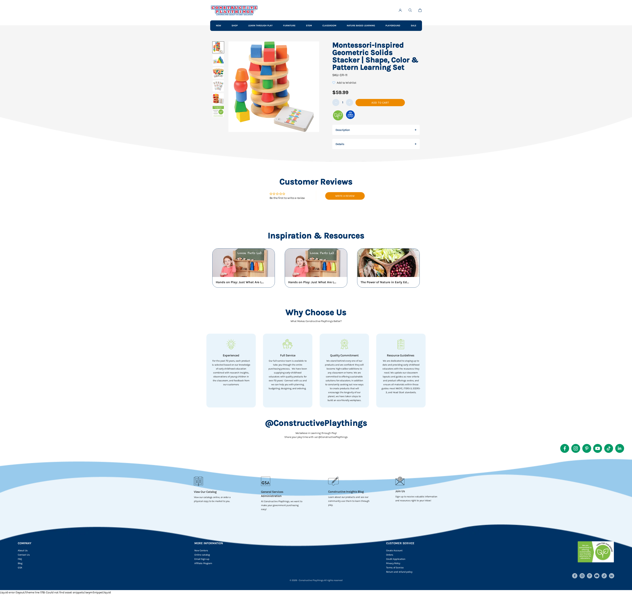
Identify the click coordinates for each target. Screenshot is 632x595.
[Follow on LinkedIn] (619, 448)
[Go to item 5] (218, 99)
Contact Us (24, 554)
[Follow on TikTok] (608, 448)
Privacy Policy (393, 563)
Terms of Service (395, 567)
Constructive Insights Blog (346, 491)
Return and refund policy (399, 571)
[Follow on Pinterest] (586, 448)
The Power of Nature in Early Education (385, 282)
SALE (413, 25)
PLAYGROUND (392, 25)
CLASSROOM (329, 25)
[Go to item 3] (218, 73)
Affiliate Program (203, 563)
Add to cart (380, 102)
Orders (389, 554)
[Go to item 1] (218, 47)
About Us (23, 550)
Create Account (394, 550)
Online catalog (202, 554)
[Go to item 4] (218, 86)
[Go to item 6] (218, 112)
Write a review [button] (345, 195)
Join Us (400, 491)
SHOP (235, 25)
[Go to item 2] (218, 60)
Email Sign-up (201, 559)
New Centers (201, 550)
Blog (20, 563)
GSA (20, 567)
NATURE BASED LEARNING (361, 25)
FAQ (20, 559)
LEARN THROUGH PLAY (260, 25)
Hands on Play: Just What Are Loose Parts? (240, 282)
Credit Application (395, 559)
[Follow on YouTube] (597, 448)
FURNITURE (289, 25)
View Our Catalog (205, 492)
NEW (218, 25)
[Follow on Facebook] (564, 448)
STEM (309, 25)
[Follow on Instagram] (575, 448)
